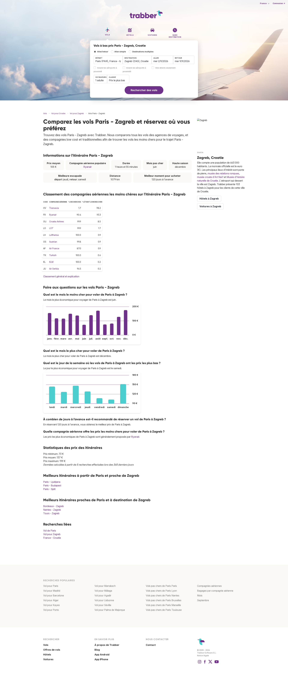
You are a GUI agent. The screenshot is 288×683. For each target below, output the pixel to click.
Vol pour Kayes (51, 605)
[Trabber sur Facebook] (204, 663)
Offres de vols (51, 649)
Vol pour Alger (50, 600)
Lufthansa (54, 235)
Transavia (54, 208)
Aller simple (120, 52)
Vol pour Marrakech (105, 585)
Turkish (52, 255)
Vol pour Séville (102, 605)
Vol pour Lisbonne (104, 600)
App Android (101, 654)
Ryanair (87, 166)
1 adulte (99, 80)
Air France (54, 248)
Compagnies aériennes (209, 585)
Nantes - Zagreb (52, 509)
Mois (199, 595)
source (200, 152)
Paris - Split (49, 489)
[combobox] (108, 60)
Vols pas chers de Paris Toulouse (164, 609)
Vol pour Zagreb (51, 534)
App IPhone (101, 659)
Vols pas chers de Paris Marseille (163, 605)
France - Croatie (52, 537)
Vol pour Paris (50, 585)
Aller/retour (102, 52)
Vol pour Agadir (102, 595)
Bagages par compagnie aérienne (215, 590)
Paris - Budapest (52, 485)
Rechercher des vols (144, 90)
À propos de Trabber (106, 644)
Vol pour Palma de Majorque (109, 609)
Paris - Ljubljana (51, 481)
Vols (45, 644)
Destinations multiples (142, 52)
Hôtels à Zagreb (209, 198)
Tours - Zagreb (51, 513)
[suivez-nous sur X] (210, 663)
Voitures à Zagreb (210, 206)
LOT (51, 228)
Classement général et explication (61, 276)
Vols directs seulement (165, 68)
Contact (151, 644)
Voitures (48, 659)
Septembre (203, 600)
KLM (51, 262)
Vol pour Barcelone (53, 595)
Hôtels (47, 654)
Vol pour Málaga (103, 590)
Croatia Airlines (56, 221)
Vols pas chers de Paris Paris (161, 585)
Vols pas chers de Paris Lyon (161, 590)
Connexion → (279, 3)
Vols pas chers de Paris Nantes (162, 595)
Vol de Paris (49, 530)
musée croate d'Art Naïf (210, 177)
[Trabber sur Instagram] (199, 663)
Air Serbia (54, 268)
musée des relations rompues (223, 173)
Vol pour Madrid (51, 590)
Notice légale (203, 655)
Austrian (53, 241)
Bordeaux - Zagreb (53, 506)
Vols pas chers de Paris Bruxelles (163, 600)
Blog (97, 649)
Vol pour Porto (51, 609)
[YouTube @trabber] (216, 663)
